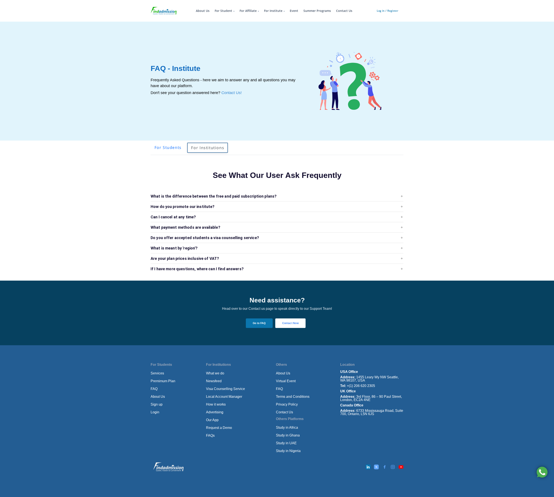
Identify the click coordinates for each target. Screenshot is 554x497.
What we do (215, 373)
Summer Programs (317, 11)
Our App (212, 420)
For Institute (273, 11)
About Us (202, 11)
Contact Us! (231, 93)
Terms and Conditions (292, 396)
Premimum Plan (163, 381)
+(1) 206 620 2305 (357, 386)
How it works (216, 404)
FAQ (154, 389)
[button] (277, 196)
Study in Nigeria (288, 451)
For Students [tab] (168, 147)
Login (155, 412)
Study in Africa (287, 427)
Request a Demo (219, 428)
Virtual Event (286, 381)
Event (294, 11)
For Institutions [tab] (207, 147)
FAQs (210, 435)
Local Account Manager (224, 396)
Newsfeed (214, 381)
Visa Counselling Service (225, 389)
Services (157, 373)
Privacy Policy (287, 404)
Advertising (214, 412)
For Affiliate (248, 11)
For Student (223, 11)
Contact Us (344, 11)
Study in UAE (286, 443)
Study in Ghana (288, 435)
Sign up (157, 404)
